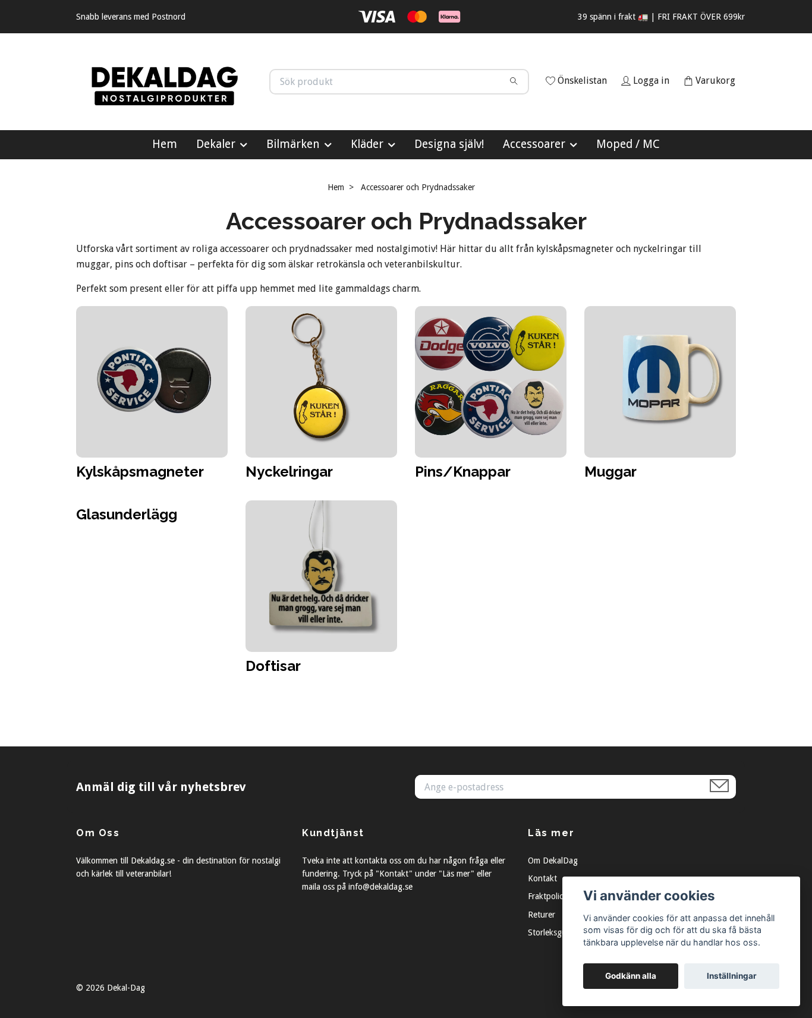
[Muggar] (660, 434)
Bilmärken (293, 197)
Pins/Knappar (463, 524)
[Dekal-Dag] (241, 100)
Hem (164, 197)
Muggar (610, 524)
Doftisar (273, 718)
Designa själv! (449, 197)
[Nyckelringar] (321, 434)
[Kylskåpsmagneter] (152, 434)
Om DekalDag (553, 913)
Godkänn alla (630, 976)
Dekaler (215, 197)
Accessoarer (534, 197)
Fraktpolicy (547, 949)
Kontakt (542, 931)
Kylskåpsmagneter (140, 524)
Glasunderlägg (126, 567)
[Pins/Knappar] (490, 434)
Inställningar (732, 976)
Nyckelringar (289, 524)
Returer (541, 967)
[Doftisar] (321, 628)
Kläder (367, 197)
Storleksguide (552, 986)
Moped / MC (628, 197)
